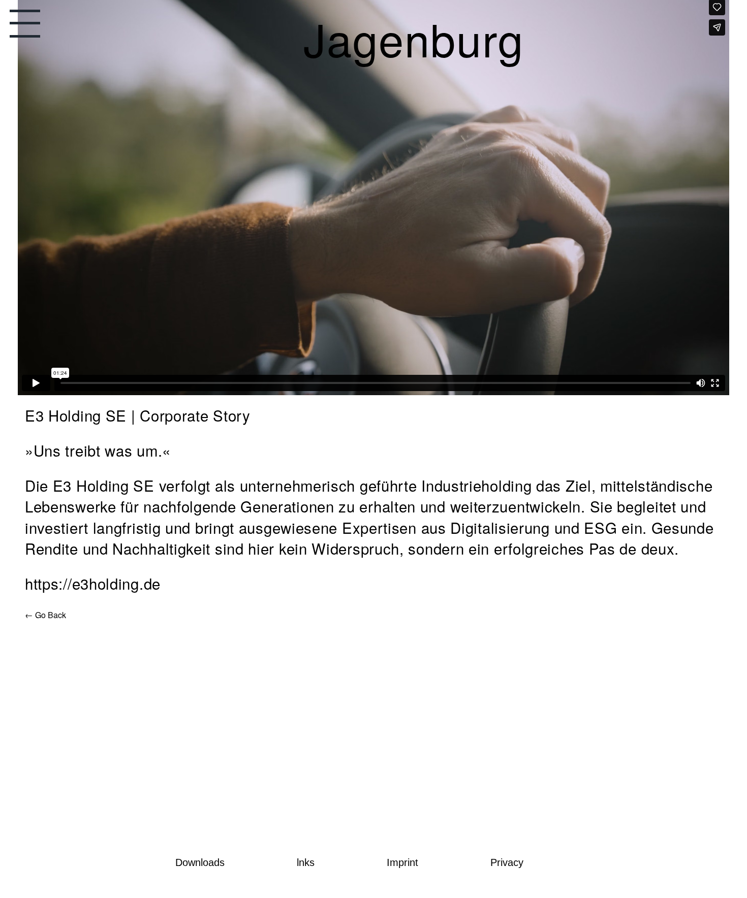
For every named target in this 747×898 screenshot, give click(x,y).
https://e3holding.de (93, 583)
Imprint (402, 862)
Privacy (506, 862)
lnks (306, 862)
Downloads (200, 862)
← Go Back (45, 615)
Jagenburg (456, 47)
